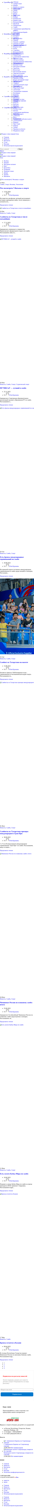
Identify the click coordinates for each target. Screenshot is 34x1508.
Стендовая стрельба (19, 101)
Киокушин (16, 15)
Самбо (15, 27)
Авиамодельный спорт (20, 85)
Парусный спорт (18, 88)
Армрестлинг (17, 3)
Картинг (16, 95)
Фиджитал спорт (18, 131)
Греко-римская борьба (20, 32)
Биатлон (16, 104)
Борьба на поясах (18, 7)
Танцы (15, 127)
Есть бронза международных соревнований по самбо (12, 558)
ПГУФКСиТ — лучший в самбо (13, 388)
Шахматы (16, 98)
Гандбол (16, 37)
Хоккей (15, 40)
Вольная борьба (18, 22)
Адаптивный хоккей (19, 45)
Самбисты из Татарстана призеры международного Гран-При (14, 832)
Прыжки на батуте (19, 129)
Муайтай (16, 24)
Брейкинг (16, 114)
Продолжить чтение (6, 205)
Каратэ (15, 12)
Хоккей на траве (18, 43)
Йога (14, 117)
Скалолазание (17, 120)
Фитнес (15, 110)
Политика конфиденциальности (14, 1472)
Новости (3, 213)
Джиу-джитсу (17, 8)
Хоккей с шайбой (18, 42)
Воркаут (16, 122)
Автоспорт (16, 89)
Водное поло (17, 47)
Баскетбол (16, 33)
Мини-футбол (17, 38)
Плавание (16, 86)
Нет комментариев (17, 1448)
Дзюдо (15, 10)
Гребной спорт (18, 81)
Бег (14, 58)
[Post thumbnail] (19, 1442)
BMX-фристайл (18, 107)
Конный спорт (18, 65)
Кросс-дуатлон (18, 75)
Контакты (7, 1467)
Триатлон (16, 68)
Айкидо (15, 2)
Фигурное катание (19, 66)
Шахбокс (16, 106)
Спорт (7, 184)
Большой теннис (18, 63)
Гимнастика (17, 55)
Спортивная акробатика (21, 112)
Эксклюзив (19, 184)
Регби (15, 48)
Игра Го (15, 102)
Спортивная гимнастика (21, 56)
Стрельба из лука (18, 99)
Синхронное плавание (20, 91)
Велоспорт (16, 70)
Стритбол (16, 50)
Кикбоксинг (17, 18)
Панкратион (17, 25)
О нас (5, 1469)
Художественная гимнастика (22, 61)
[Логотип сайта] (9, 134)
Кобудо (15, 17)
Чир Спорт (16, 124)
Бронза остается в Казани (10, 1343)
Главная (6, 1464)
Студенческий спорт (22, 384)
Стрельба (16, 96)
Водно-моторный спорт (21, 80)
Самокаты (16, 115)
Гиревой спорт (18, 58)
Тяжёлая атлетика (19, 73)
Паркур (15, 125)
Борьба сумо (17, 20)
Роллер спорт (17, 109)
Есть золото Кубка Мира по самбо (14, 1174)
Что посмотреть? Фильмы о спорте (14, 188)
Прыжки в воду (18, 78)
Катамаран (16, 93)
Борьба (15, 5)
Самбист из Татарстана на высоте (14, 662)
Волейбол (16, 35)
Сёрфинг (16, 83)
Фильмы (12, 184)
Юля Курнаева (14, 195)
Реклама (6, 1470)
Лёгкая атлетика (18, 60)
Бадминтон (16, 53)
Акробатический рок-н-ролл (22, 119)
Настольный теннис (19, 71)
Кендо (15, 13)
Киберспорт (17, 119)
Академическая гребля (20, 76)
